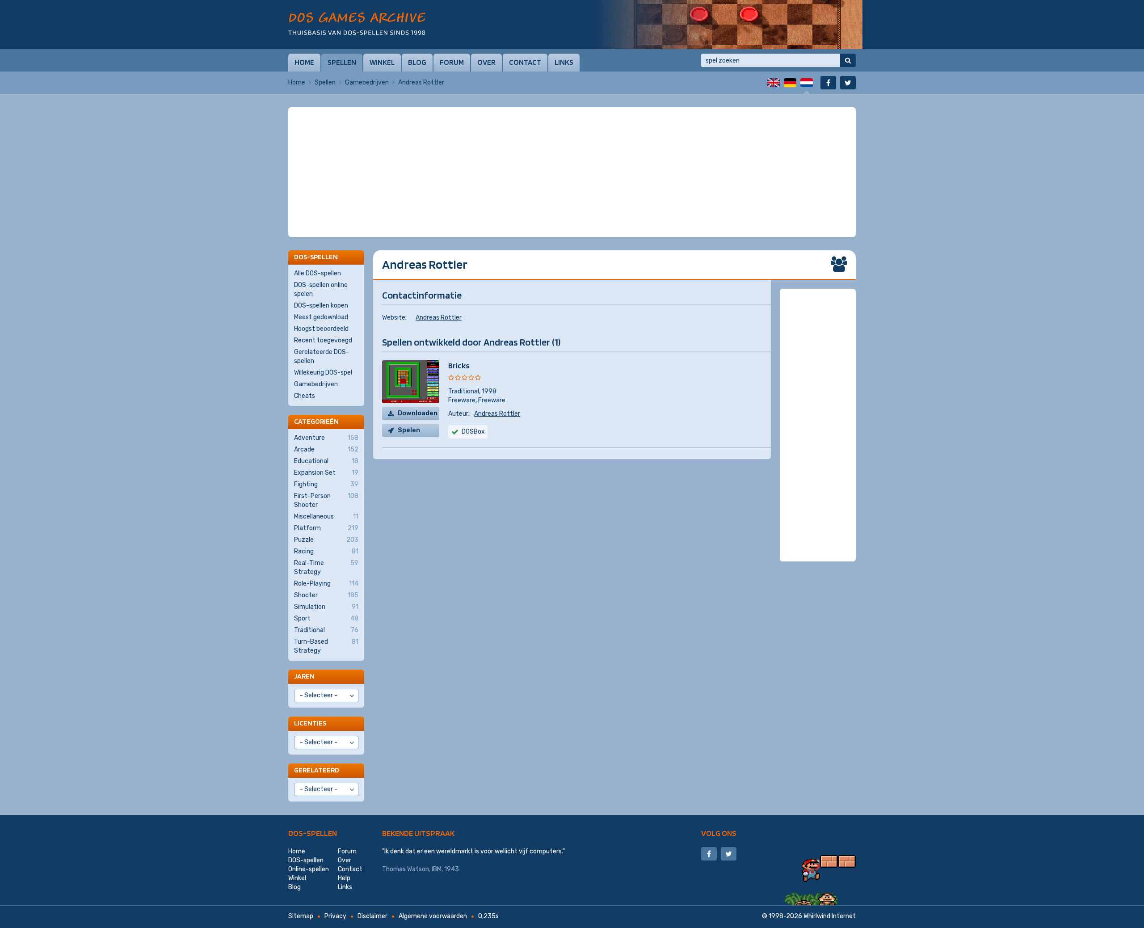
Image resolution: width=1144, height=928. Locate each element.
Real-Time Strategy (326, 567)
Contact (525, 62)
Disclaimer (372, 916)
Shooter (326, 595)
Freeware (461, 400)
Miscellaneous (326, 516)
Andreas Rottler (439, 317)
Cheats (304, 396)
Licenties (310, 723)
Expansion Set (326, 473)
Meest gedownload (321, 317)
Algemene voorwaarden (433, 916)
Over (486, 62)
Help (344, 878)
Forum (452, 62)
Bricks (459, 365)
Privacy (335, 916)
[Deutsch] (790, 82)
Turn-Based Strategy (326, 646)
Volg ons (718, 833)
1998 (489, 391)
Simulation (326, 607)
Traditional (463, 391)
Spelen (409, 430)
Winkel (382, 62)
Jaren (304, 676)
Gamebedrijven (367, 82)
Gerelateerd (316, 770)
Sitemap (300, 916)
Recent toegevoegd (323, 340)
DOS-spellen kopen (321, 305)
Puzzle (326, 540)
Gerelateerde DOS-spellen (321, 356)
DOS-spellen (312, 833)
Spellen (342, 62)
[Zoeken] (848, 60)
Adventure (326, 438)
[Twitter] (848, 82)
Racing (326, 551)
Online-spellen (308, 869)
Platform (326, 528)
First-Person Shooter (326, 500)
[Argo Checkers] (728, 24)
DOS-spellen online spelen (321, 289)
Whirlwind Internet (829, 916)
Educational (326, 461)
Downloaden (417, 413)
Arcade (326, 449)
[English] (773, 82)
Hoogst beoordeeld (321, 329)
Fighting (326, 484)
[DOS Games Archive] (356, 23)
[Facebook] (828, 82)
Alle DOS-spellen (317, 273)
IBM (437, 869)
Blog (417, 62)
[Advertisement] (572, 130)
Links (564, 62)
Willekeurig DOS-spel (323, 372)
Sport (326, 618)
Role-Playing (326, 583)
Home (304, 62)
